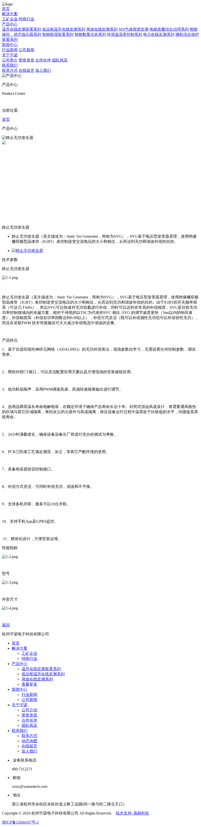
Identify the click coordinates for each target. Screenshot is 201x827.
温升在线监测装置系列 (21, 29)
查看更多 (29, 684)
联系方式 (10, 70)
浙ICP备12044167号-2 (20, 822)
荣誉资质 (26, 60)
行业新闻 (10, 50)
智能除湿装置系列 (58, 34)
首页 (6, 9)
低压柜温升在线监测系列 (63, 29)
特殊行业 (26, 19)
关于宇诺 (10, 55)
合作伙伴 (43, 60)
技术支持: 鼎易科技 (132, 813)
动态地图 (29, 741)
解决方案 (10, 14)
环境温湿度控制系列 (124, 34)
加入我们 (43, 70)
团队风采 (60, 60)
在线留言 (26, 70)
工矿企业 (10, 19)
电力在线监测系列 (159, 34)
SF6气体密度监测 (134, 29)
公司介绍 (29, 710)
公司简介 (10, 60)
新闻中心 (10, 45)
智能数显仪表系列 (90, 34)
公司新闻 (26, 50)
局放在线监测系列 (102, 29)
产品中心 (10, 24)
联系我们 (10, 65)
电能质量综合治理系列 (169, 29)
